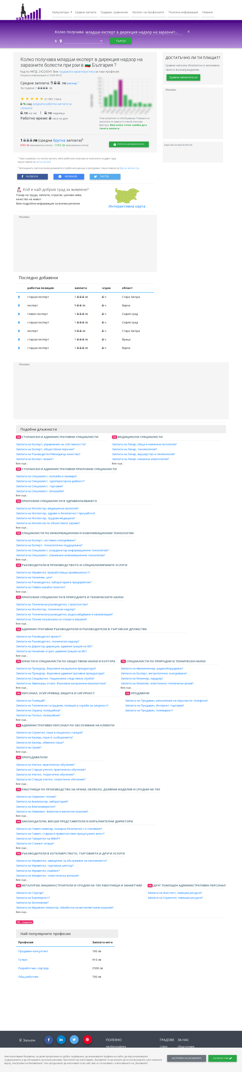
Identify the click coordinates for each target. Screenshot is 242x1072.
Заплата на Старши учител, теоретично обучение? (51, 779)
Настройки (187, 1058)
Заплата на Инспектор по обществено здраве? (48, 523)
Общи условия (186, 1046)
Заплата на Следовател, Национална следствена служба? (55, 678)
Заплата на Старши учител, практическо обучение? (51, 769)
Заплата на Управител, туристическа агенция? (47, 875)
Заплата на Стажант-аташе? (35, 843)
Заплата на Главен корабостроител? (40, 587)
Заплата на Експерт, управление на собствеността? (51, 444)
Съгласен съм (221, 1058)
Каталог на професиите (148, 12)
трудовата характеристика (77, 71)
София (163, 1046)
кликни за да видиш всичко (130, 144)
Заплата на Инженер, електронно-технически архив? (157, 683)
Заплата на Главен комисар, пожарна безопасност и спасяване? (59, 828)
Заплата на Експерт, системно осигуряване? (46, 540)
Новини (207, 12)
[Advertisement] (85, 245)
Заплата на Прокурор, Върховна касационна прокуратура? (56, 668)
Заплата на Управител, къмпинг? (38, 870)
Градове (167, 1040)
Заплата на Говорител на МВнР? (38, 838)
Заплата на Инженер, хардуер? (142, 678)
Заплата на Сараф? (28, 747)
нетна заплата (43, 161)
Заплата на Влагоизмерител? (36, 806)
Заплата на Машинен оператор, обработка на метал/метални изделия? (65, 907)
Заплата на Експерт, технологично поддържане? (49, 545)
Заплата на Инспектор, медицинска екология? (47, 508)
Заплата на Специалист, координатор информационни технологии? (62, 550)
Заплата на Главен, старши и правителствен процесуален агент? (60, 833)
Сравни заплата (85, 12)
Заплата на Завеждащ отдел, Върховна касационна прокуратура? (61, 683)
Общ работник (28, 976)
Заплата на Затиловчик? (32, 902)
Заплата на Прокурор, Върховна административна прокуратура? (60, 673)
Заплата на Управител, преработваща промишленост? (53, 572)
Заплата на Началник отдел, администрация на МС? (51, 651)
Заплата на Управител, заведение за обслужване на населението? (61, 860)
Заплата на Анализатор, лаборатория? (42, 801)
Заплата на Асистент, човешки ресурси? (175, 892)
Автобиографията (116, 1046)
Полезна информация (183, 12)
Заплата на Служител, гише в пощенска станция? (49, 732)
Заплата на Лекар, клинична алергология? (140, 459)
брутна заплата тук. (129, 168)
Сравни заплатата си (183, 77)
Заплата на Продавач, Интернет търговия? (154, 705)
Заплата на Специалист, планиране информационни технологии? (60, 555)
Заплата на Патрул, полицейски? (38, 715)
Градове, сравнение (114, 12)
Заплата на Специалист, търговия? (39, 486)
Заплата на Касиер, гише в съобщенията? (44, 737)
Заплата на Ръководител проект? (38, 636)
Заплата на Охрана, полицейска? (38, 710)
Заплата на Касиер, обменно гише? (40, 742)
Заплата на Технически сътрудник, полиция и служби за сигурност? (62, 705)
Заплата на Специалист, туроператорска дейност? (50, 481)
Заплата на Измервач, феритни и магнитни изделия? (52, 811)
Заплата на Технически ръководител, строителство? (52, 604)
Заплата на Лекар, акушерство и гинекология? (143, 454)
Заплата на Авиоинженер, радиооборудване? (152, 668)
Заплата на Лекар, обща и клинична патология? (144, 444)
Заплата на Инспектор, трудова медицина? (45, 518)
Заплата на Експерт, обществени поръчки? (45, 449)
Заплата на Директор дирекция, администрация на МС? (54, 646)
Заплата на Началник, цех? (34, 577)
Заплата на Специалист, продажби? (40, 491)
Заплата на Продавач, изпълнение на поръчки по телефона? (166, 700)
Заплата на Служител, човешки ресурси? (175, 897)
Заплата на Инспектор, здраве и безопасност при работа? (55, 513)
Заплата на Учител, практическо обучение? (45, 764)
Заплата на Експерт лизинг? (35, 459)
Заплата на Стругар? (30, 892)
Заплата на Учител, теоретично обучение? (45, 774)
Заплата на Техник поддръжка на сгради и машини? (51, 619)
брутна (59, 140)
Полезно (114, 1040)
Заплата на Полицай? (30, 700)
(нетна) (73, 83)
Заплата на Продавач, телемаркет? (149, 710)
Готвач (22, 959)
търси (121, 41)
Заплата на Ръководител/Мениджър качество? (48, 454)
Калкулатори (61, 12)
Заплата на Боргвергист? (33, 897)
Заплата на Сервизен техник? (36, 796)
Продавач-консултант (33, 951)
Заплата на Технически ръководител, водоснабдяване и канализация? (64, 614)
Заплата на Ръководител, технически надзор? (47, 641)
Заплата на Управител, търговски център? (45, 865)
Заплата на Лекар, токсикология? (134, 449)
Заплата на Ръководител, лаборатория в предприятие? (54, 582)
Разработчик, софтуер (33, 968)
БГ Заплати (27, 1040)
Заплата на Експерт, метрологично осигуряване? (154, 673)
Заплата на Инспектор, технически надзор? (45, 609)
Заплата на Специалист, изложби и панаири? (46, 476)
